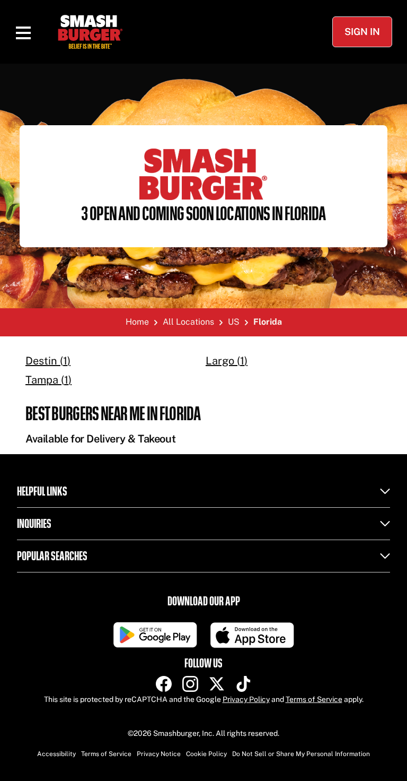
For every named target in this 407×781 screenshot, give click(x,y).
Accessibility (56, 754)
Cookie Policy (206, 754)
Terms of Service (314, 699)
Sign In (362, 31)
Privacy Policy (246, 699)
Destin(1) (47, 360)
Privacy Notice (159, 754)
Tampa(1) (48, 380)
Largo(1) (226, 360)
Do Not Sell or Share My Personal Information (301, 754)
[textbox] (203, 425)
